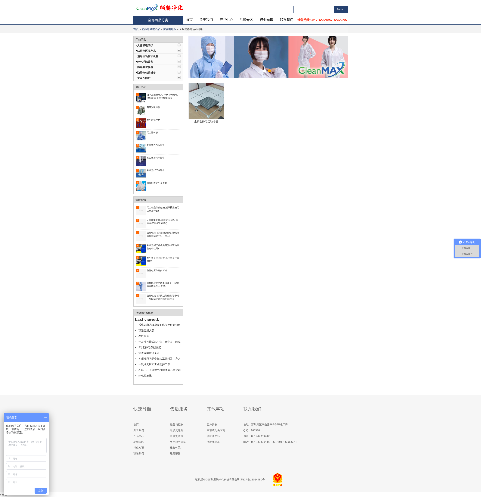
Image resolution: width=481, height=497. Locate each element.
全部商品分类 (158, 20)
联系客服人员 (146, 330)
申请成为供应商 (216, 430)
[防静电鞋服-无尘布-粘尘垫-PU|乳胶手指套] (160, 7)
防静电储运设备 (146, 72)
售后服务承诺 (178, 441)
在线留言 (143, 336)
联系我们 (286, 20)
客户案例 (212, 424)
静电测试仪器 (145, 67)
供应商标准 (213, 441)
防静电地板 (169, 29)
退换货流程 (176, 430)
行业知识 (266, 20)
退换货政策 (176, 436)
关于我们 (206, 20)
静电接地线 (145, 375)
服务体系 (175, 447)
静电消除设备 (145, 61)
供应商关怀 (213, 436)
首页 (189, 20)
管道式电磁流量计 (149, 353)
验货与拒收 (176, 424)
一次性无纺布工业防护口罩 (154, 364)
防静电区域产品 (151, 29)
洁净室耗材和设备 (147, 56)
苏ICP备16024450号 (252, 479)
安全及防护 (144, 78)
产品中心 (226, 20)
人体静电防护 (145, 45)
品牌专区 (246, 20)
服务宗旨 (175, 453)
